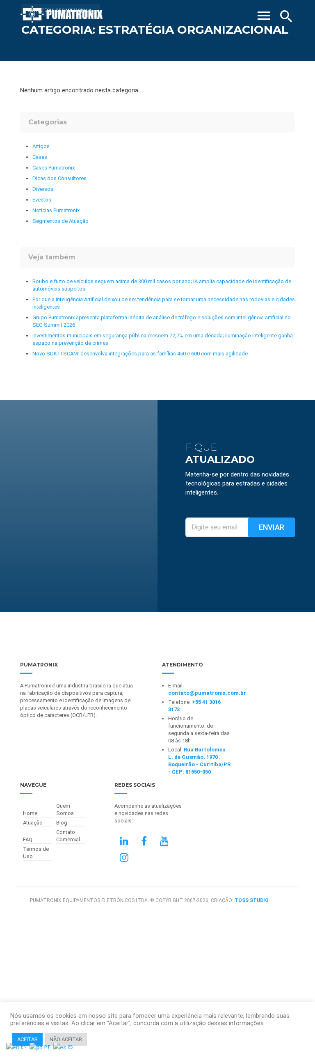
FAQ (27, 839)
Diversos (42, 189)
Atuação (33, 823)
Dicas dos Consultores (59, 178)
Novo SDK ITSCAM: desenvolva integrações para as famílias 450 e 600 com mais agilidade (140, 353)
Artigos (41, 146)
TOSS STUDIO (252, 900)
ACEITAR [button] (27, 1039)
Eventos (41, 200)
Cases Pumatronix (53, 168)
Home (30, 813)
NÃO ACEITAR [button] (66, 1039)
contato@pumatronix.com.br (207, 693)
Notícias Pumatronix (56, 210)
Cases (39, 157)
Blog (61, 823)
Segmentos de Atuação (60, 221)
